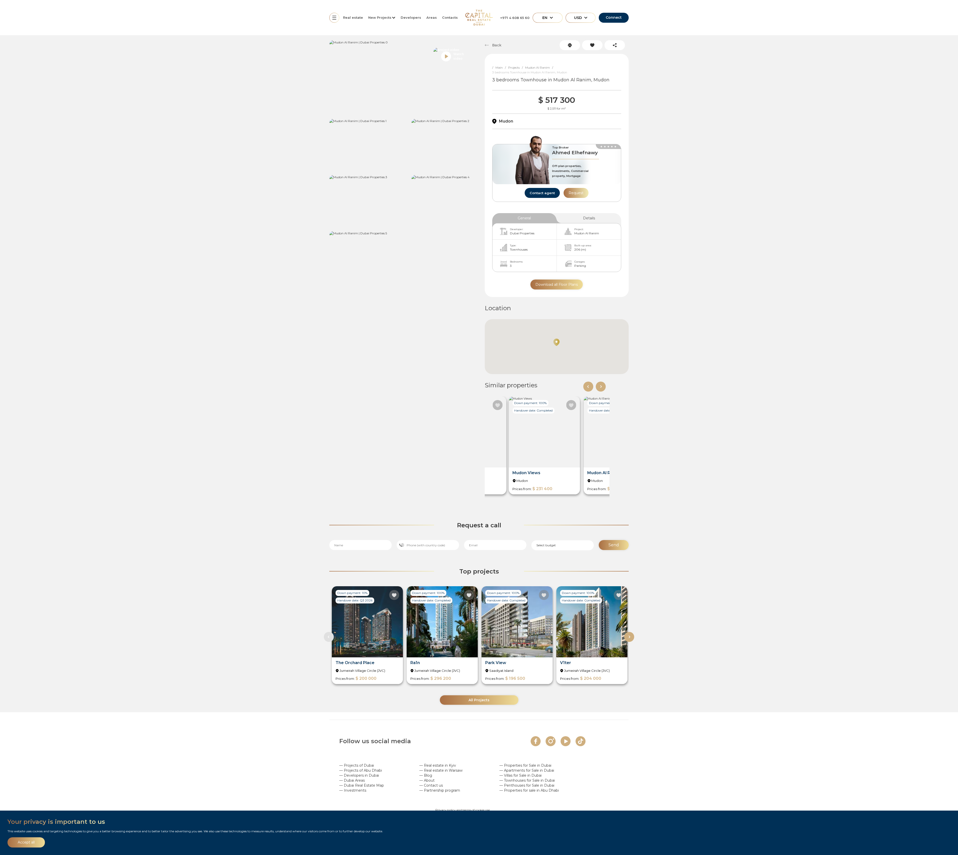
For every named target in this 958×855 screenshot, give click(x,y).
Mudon (506, 121)
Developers (411, 17)
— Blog (425, 775)
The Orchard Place (355, 662)
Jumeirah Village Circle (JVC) (362, 671)
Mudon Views (526, 472)
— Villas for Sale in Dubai (520, 775)
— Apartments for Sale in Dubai (526, 770)
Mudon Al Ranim (586, 233)
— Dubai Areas (352, 780)
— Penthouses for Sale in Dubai (526, 785)
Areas (431, 17)
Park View (495, 662)
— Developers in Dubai (359, 775)
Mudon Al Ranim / (540, 67)
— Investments (352, 790)
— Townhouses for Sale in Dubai (527, 780)
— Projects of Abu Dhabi (360, 770)
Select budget (546, 545)
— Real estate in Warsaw (441, 770)
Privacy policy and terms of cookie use (462, 810)
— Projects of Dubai (356, 765)
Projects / (516, 67)
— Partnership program (439, 790)
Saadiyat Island (501, 671)
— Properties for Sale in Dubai (525, 765)
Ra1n (415, 662)
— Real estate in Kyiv (437, 765)
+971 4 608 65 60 (514, 18)
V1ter (565, 662)
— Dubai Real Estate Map (361, 785)
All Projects (479, 700)
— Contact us (431, 785)
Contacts (450, 17)
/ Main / (500, 67)
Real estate (353, 17)
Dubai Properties (522, 233)
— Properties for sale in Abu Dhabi (529, 790)
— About (427, 780)
